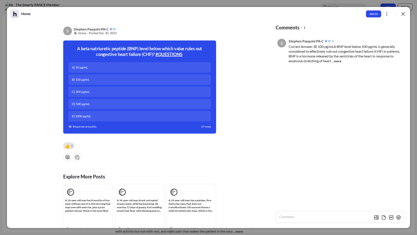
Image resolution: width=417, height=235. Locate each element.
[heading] (26, 13)
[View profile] (14, 14)
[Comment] (77, 157)
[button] (68, 145)
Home (82, 33)
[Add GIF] (391, 217)
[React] (67, 157)
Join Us (373, 13)
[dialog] (208, 117)
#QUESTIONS (169, 54)
